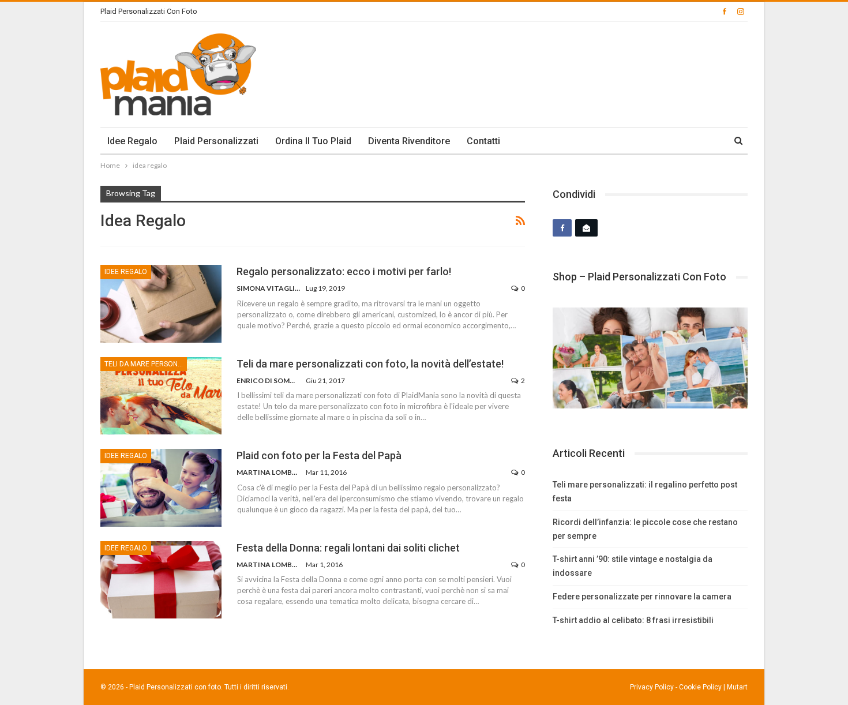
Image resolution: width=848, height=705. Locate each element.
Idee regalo (132, 141)
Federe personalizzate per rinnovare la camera (642, 596)
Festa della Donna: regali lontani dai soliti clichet (348, 548)
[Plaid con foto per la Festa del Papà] (161, 487)
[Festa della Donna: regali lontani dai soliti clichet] (161, 579)
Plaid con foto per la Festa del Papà (319, 455)
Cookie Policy (700, 687)
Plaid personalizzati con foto (148, 11)
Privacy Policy (652, 687)
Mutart (737, 687)
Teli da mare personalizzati (145, 364)
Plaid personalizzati (216, 141)
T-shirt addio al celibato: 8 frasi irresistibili (633, 620)
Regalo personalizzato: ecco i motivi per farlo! (344, 271)
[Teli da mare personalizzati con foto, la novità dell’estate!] (161, 395)
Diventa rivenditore (409, 141)
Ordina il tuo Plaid (313, 141)
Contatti (483, 141)
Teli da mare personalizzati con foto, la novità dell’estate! (370, 364)
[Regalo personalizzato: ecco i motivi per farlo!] (161, 303)
